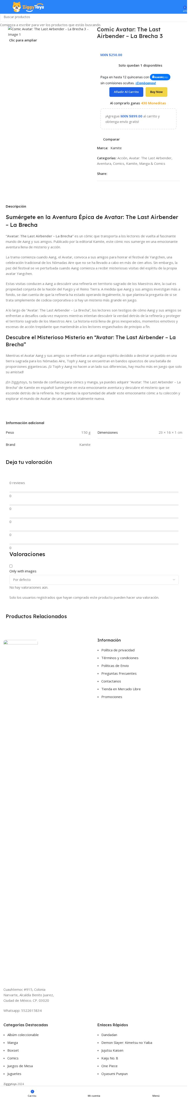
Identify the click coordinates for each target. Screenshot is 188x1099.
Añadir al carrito (126, 92)
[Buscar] (170, 6)
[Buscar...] (182, 16)
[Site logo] (28, 6)
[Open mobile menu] (5, 6)
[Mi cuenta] (178, 6)
